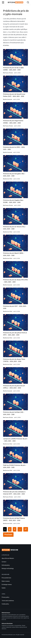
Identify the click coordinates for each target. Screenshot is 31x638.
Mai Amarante (8, 99)
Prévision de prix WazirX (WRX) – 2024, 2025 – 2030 (13, 254)
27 (26, 529)
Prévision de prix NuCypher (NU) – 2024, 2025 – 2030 (14, 175)
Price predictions (6, 577)
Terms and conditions (8, 600)
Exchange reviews (7, 584)
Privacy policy (5, 597)
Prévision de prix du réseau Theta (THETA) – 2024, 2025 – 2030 (14, 360)
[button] (28, 2)
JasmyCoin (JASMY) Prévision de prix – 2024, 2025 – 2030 (15, 440)
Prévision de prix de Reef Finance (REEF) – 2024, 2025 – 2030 (14, 519)
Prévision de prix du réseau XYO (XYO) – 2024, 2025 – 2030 (15, 281)
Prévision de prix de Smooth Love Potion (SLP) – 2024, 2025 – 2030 (14, 95)
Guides (4, 588)
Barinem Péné (8, 179)
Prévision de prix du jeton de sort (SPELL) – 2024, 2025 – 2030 (14, 387)
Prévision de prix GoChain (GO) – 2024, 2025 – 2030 (13, 413)
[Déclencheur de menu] (3, 2)
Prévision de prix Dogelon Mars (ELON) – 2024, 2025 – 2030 (13, 201)
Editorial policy (6, 565)
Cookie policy (5, 604)
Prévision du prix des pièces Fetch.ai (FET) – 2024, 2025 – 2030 (15, 334)
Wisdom (10, 550)
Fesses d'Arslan (9, 73)
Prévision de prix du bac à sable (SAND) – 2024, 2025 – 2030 (13, 69)
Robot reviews (6, 581)
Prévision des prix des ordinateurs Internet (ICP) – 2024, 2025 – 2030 (14, 493)
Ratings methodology (8, 568)
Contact (4, 561)
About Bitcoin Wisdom (8, 558)
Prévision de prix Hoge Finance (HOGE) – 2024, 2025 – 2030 (13, 122)
